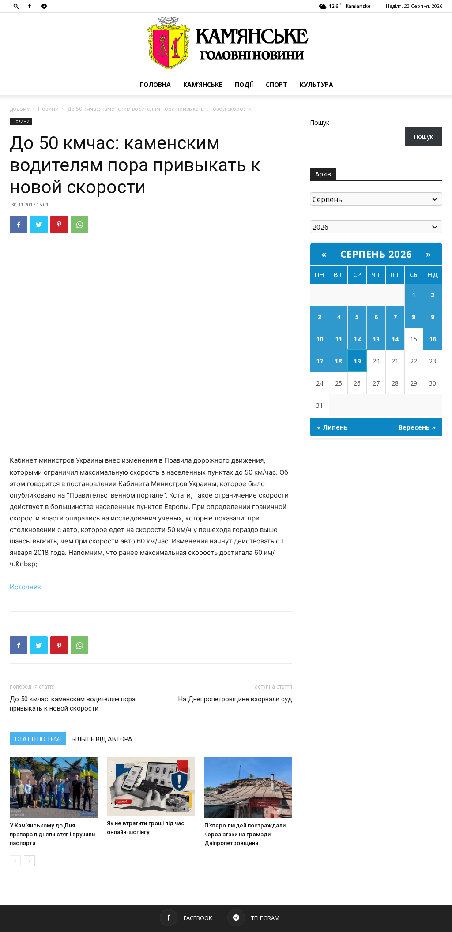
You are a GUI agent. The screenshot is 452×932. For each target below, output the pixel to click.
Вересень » (417, 427)
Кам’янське (202, 84)
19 (357, 361)
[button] (16, 6)
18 (338, 361)
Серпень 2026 (376, 253)
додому (20, 108)
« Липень (332, 427)
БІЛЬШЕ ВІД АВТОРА (102, 739)
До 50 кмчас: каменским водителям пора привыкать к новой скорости (73, 703)
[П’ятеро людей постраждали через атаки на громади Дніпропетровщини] (248, 787)
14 (395, 339)
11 (338, 339)
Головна (155, 84)
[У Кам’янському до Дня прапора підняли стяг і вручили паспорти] (54, 787)
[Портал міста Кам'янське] (226, 43)
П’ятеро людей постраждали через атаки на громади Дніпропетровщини (245, 834)
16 (432, 339)
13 (376, 339)
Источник (25, 587)
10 (319, 339)
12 (357, 338)
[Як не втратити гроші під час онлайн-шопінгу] (151, 786)
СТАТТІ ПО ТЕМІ (38, 739)
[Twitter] (39, 224)
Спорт (276, 84)
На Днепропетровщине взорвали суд (235, 699)
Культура (316, 84)
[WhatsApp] (79, 224)
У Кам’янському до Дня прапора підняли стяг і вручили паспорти (52, 834)
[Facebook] (29, 6)
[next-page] (29, 860)
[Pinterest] (59, 224)
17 (319, 361)
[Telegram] (44, 6)
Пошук (319, 122)
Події (244, 84)
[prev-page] (15, 860)
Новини (48, 108)
